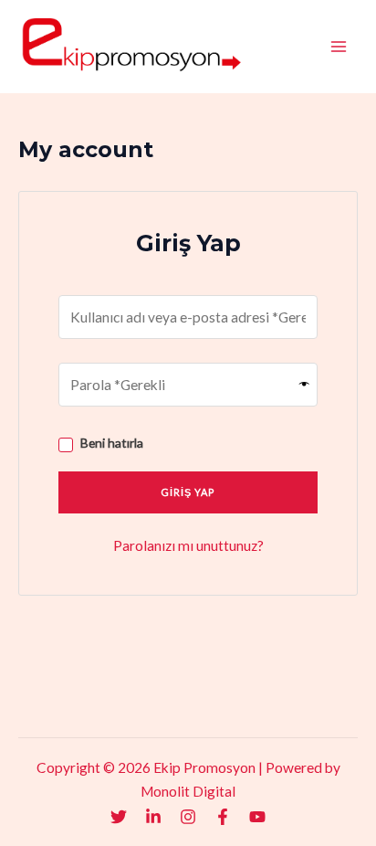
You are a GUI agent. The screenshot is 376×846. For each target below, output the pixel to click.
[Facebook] (222, 817)
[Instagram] (188, 817)
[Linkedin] (153, 817)
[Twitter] (118, 817)
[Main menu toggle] (338, 46)
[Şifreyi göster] (304, 385)
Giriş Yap (188, 492)
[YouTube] (257, 817)
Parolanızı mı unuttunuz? (188, 545)
